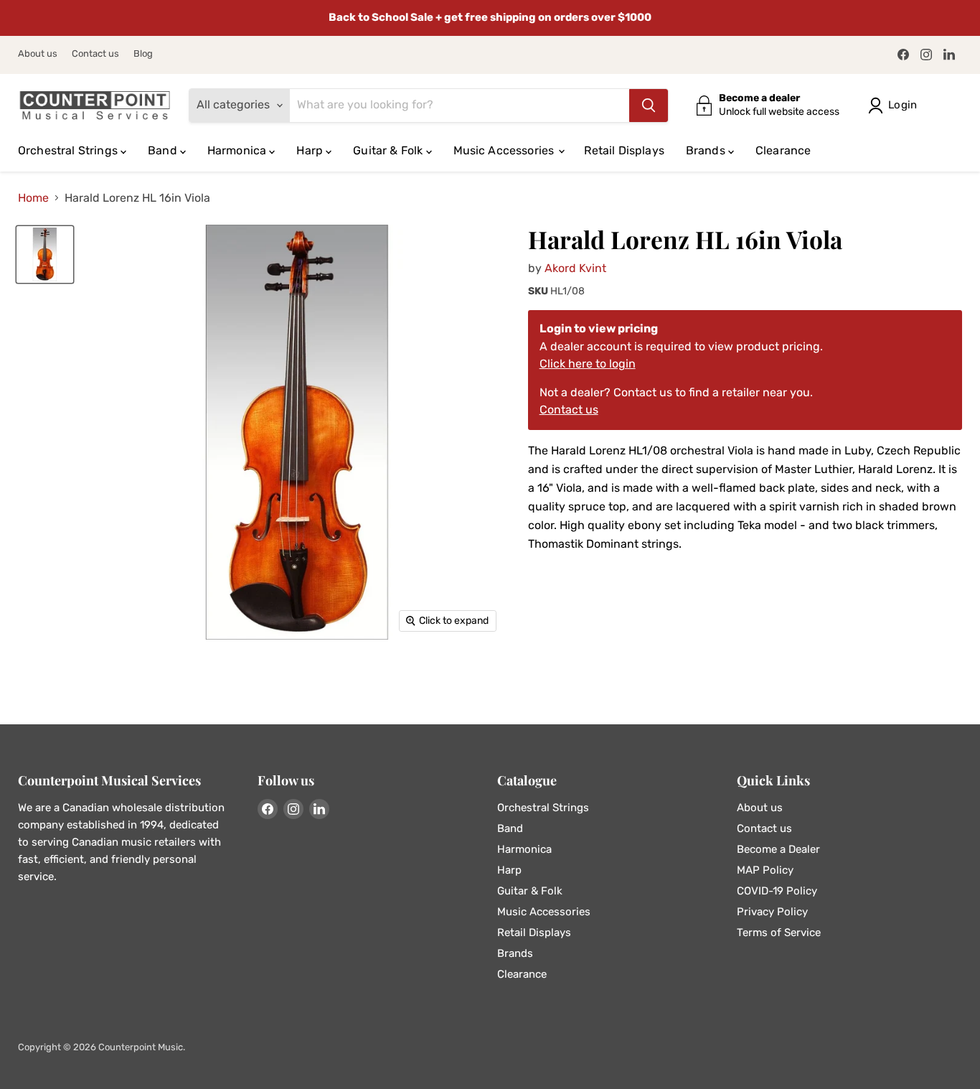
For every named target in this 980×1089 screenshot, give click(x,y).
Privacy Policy (772, 911)
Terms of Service (779, 932)
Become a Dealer (778, 849)
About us (37, 54)
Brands (707, 150)
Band (164, 150)
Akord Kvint (575, 268)
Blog (143, 54)
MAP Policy (765, 870)
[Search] (648, 105)
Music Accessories (505, 150)
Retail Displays (624, 150)
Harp (311, 150)
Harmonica (238, 150)
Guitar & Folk (389, 150)
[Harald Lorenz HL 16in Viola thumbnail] (45, 254)
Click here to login (588, 363)
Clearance (783, 150)
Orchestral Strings (69, 150)
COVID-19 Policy (777, 890)
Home (33, 198)
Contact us (95, 54)
